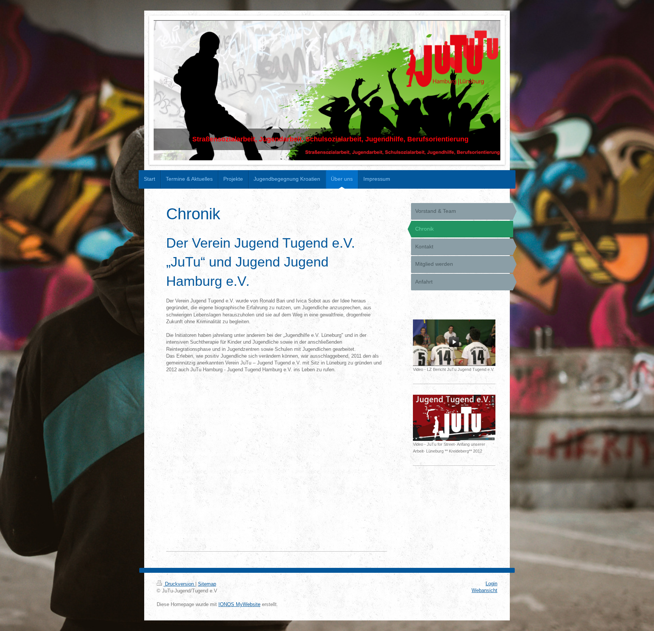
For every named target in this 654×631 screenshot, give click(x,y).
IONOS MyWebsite (239, 604)
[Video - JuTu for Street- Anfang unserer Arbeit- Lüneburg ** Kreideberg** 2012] (454, 418)
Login (491, 583)
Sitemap (207, 584)
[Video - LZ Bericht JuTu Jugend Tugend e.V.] (454, 342)
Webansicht (484, 590)
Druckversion (179, 584)
